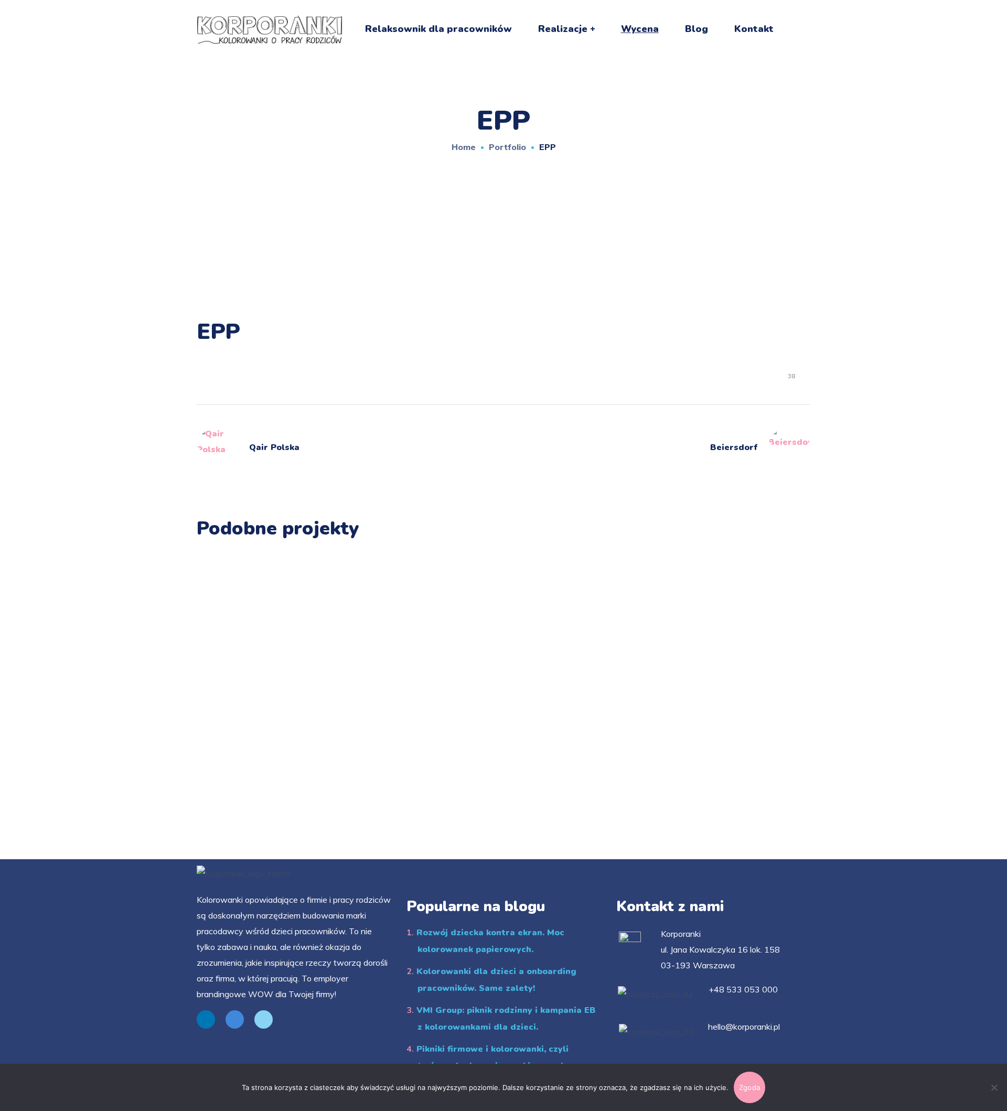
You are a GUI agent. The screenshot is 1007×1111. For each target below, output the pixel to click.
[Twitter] (263, 1019)
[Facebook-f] (235, 1019)
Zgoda (749, 1087)
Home (464, 147)
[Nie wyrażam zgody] (994, 1087)
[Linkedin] (206, 1019)
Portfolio (507, 147)
